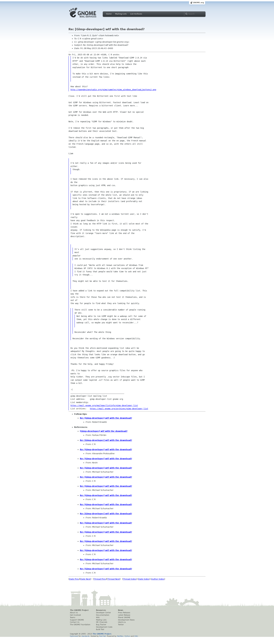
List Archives (136, 14)
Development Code (104, 627)
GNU (136, 636)
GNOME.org (198, 3)
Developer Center (103, 613)
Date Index (143, 579)
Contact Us (74, 622)
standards (85, 636)
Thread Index (129, 579)
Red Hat (102, 636)
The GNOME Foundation (80, 625)
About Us (74, 613)
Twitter (121, 625)
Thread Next (113, 579)
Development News (126, 620)
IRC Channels (101, 622)
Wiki (98, 617)
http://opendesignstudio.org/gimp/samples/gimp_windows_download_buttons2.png (113, 89)
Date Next (85, 579)
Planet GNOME (124, 617)
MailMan (120, 636)
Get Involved (75, 615)
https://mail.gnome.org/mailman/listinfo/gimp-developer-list (104, 405)
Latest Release (124, 615)
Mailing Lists (121, 14)
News (120, 610)
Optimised (74, 636)
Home (109, 14)
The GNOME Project (79, 610)
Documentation (102, 615)
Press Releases (124, 613)
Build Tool (100, 629)
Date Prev (74, 579)
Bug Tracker (101, 625)
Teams (72, 617)
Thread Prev (100, 579)
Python (127, 636)
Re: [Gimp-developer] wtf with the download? (106, 418)
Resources (101, 610)
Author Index (157, 579)
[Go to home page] (87, 18)
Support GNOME (77, 620)
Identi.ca (122, 622)
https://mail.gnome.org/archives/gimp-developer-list (119, 408)
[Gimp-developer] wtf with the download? (103, 431)
